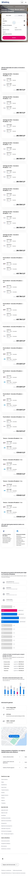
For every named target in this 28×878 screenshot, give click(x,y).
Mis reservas (4, 846)
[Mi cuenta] (22, 2)
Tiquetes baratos (5, 790)
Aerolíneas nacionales (5, 818)
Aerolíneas (3, 815)
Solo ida (20, 15)
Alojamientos (4, 784)
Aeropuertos (4, 823)
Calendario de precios (5, 828)
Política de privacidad (17, 870)
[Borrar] (24, 21)
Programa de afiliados (5, 843)
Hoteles (3, 792)
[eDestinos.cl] (2, 6)
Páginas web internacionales (9, 864)
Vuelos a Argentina (10, 6)
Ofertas (3, 797)
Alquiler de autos (4, 795)
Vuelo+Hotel (3, 787)
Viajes (2, 782)
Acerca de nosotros (5, 840)
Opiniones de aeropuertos (6, 825)
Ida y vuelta (8, 15)
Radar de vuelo (4, 812)
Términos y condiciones (6, 870)
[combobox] (12, 20)
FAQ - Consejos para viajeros (7, 833)
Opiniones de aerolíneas (6, 820)
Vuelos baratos (4, 779)
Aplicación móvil (4, 810)
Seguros (3, 800)
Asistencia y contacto (6, 848)
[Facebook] (2, 859)
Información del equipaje (6, 831)
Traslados (3, 803)
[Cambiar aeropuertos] (14, 22)
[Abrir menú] (25, 2)
